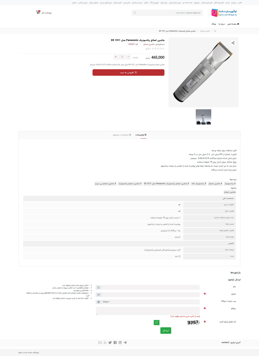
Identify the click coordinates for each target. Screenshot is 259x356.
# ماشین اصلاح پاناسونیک (130, 183)
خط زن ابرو (127, 3)
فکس (240, 3)
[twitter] (110, 343)
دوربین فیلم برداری (175, 3)
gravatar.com (49, 293)
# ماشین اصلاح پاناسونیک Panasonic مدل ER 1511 (166, 183)
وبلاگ (214, 24)
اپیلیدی (233, 3)
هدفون (74, 3)
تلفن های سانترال (206, 3)
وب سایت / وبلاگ (228, 301)
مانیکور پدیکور (93, 3)
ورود (49, 13)
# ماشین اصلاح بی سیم (105, 183)
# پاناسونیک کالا (199, 183)
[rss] (105, 343)
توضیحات (140, 135)
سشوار (146, 3)
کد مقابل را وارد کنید (227, 322)
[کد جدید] (156, 322)
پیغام (233, 308)
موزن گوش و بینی (106, 3)
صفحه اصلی (232, 24)
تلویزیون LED (154, 3)
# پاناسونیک (230, 183)
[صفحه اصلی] (215, 31)
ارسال (166, 330)
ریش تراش (163, 3)
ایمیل (233, 294)
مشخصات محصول (121, 135)
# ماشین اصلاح (215, 183)
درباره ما (222, 24)
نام (234, 286)
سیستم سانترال (137, 3)
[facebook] (115, 343)
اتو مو (227, 3)
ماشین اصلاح (117, 3)
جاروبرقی (197, 3)
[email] (100, 343)
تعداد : (135, 57)
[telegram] (125, 343)
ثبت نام (45, 13)
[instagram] (120, 343)
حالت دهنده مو (187, 3)
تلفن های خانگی (219, 3)
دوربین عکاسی (82, 3)
